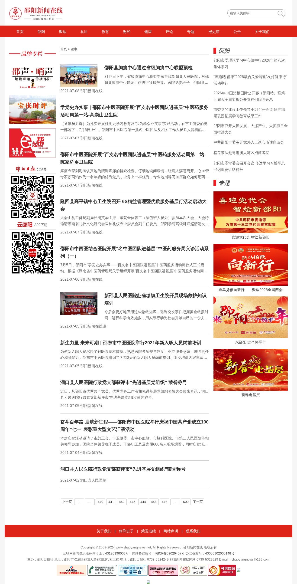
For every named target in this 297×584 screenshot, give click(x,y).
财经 (126, 32)
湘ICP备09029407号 (170, 553)
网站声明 (170, 531)
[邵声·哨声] (32, 78)
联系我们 (193, 531)
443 (132, 502)
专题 (190, 32)
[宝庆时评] (32, 111)
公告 (237, 32)
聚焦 (62, 32)
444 (143, 502)
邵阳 (41, 32)
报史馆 (214, 32)
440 (100, 502)
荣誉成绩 (148, 531)
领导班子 (126, 531)
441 (111, 502)
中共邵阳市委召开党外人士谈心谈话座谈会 (248, 142)
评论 (169, 32)
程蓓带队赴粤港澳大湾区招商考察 (241, 153)
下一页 (198, 502)
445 (154, 502)
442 (122, 502)
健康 (148, 32)
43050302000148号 (219, 553)
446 (164, 502)
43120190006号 (117, 553)
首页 (20, 32)
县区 (84, 32)
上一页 (67, 502)
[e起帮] (32, 145)
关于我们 (262, 32)
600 (186, 502)
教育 (105, 32)
